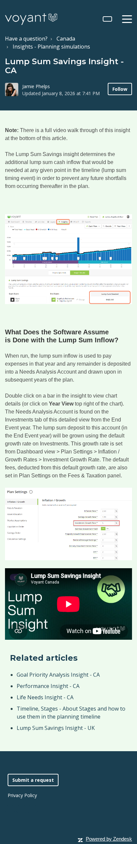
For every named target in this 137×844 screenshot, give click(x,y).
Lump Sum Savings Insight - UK (56, 728)
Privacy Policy (22, 795)
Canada (66, 38)
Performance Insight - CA (48, 686)
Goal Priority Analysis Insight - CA (58, 674)
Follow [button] (119, 89)
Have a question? (26, 38)
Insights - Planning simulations (51, 46)
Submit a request (33, 780)
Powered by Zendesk (109, 839)
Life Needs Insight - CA (45, 697)
